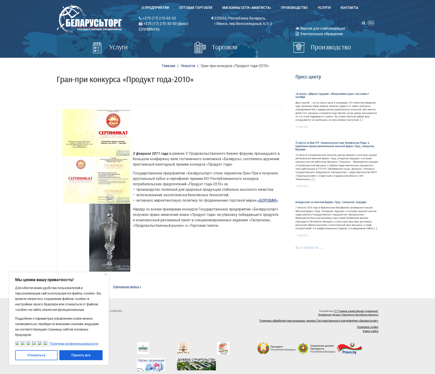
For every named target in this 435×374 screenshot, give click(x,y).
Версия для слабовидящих (322, 28)
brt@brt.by (151, 29)
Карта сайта (370, 331)
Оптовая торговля (195, 8)
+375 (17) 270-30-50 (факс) (165, 24)
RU (371, 23)
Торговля (223, 47)
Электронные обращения (321, 34)
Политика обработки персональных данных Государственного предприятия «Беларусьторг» (318, 320)
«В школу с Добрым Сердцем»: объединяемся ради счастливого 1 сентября (332, 95)
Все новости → (309, 247)
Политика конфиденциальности (74, 343)
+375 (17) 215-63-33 (159, 18)
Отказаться (36, 355)
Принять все (80, 355)
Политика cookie (367, 327)
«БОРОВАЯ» (267, 200)
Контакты (349, 8)
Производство (294, 8)
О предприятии (155, 8)
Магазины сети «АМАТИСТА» (246, 8)
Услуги (324, 8)
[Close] (106, 274)
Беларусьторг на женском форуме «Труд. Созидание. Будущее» (331, 202)
